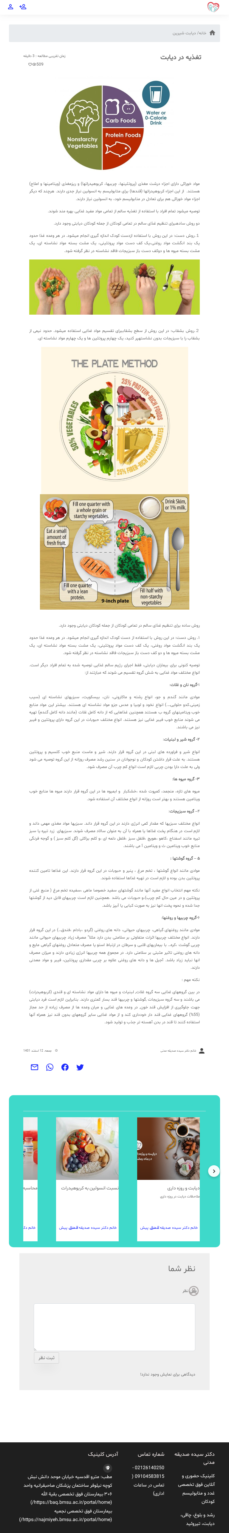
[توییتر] (80, 1069)
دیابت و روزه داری (183, 1188)
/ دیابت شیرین (186, 33)
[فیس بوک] (65, 1069)
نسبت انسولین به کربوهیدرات (90, 1188)
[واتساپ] (50, 1069)
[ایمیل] (35, 1069)
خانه (202, 33)
